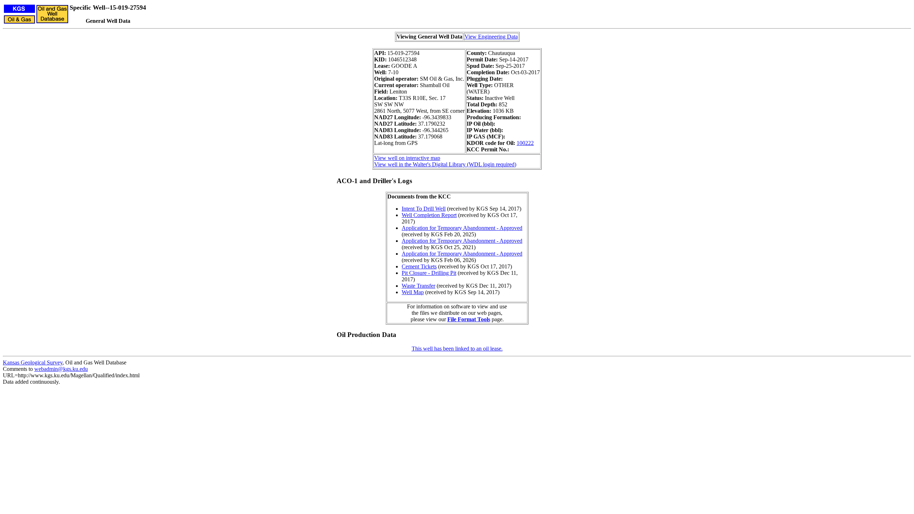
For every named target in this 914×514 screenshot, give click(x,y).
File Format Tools (468, 319)
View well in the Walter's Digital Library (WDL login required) (445, 164)
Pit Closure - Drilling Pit (429, 273)
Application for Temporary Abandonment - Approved (462, 228)
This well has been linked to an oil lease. (457, 349)
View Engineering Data (491, 37)
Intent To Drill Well (424, 209)
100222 (525, 143)
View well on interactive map (407, 158)
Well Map (413, 292)
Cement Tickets (419, 266)
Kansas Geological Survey (32, 362)
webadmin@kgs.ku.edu (61, 369)
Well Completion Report (429, 215)
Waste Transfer (418, 286)
